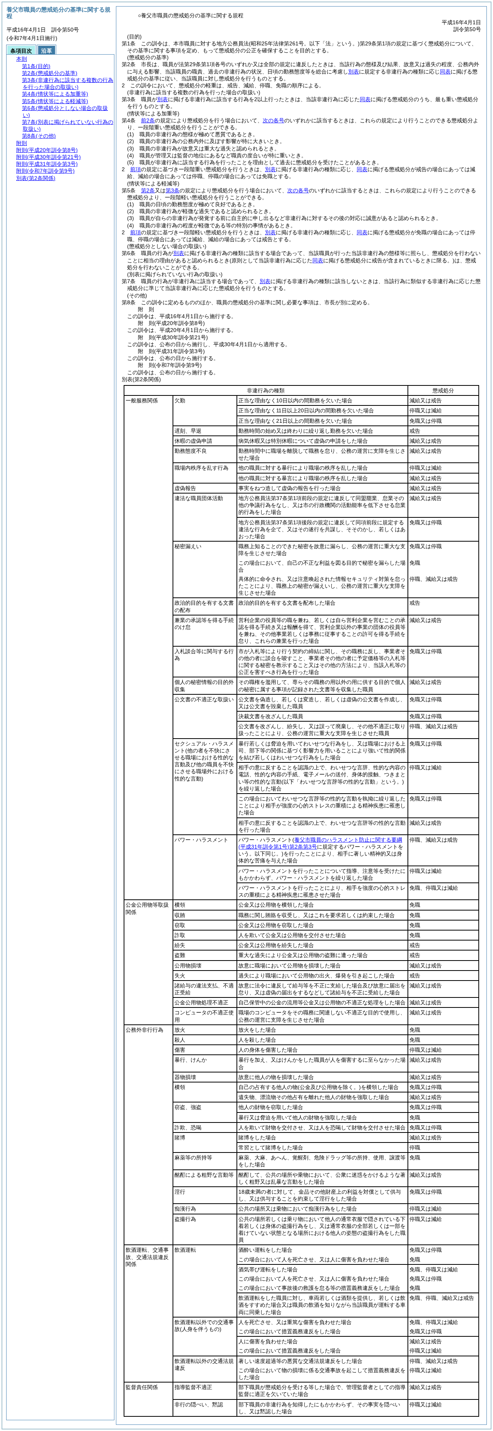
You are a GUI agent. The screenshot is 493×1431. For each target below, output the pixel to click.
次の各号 (273, 120)
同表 (445, 71)
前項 (135, 169)
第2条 (148, 190)
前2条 (148, 120)
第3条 (172, 190)
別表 (353, 71)
